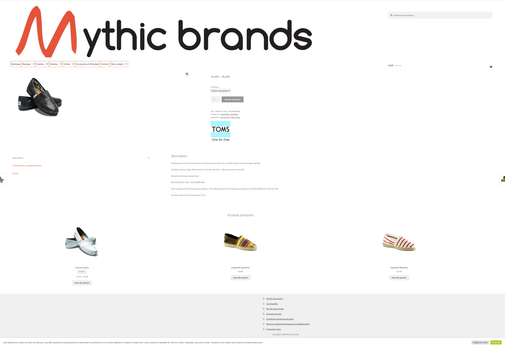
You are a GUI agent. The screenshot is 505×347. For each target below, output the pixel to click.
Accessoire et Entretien (87, 64)
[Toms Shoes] (221, 131)
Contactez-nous (273, 329)
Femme (40, 64)
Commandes (272, 303)
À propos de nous (274, 314)
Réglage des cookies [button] (480, 342)
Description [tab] (18, 157)
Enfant (67, 64)
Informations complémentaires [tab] (27, 165)
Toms (202, 195)
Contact (105, 64)
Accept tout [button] (496, 342)
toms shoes (235, 117)
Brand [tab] (15, 173)
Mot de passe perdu (275, 308)
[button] (187, 74)
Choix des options (82, 283)
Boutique (15, 64)
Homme (54, 64)
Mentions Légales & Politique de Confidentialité (287, 324)
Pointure (215, 87)
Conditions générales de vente (280, 319)
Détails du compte (274, 298)
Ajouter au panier (232, 99)
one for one (225, 117)
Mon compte (117, 64)
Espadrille (225, 114)
